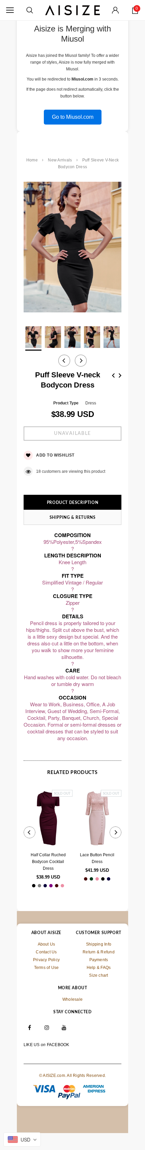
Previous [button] (64, 361)
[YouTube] (64, 1027)
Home (32, 160)
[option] (72, 248)
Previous (113, 375)
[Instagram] (47, 1027)
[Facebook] (30, 1027)
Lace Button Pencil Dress (97, 858)
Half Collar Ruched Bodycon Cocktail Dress (48, 862)
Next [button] (81, 361)
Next (120, 375)
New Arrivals (60, 160)
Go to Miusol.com (72, 117)
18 (38, 471)
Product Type (66, 403)
